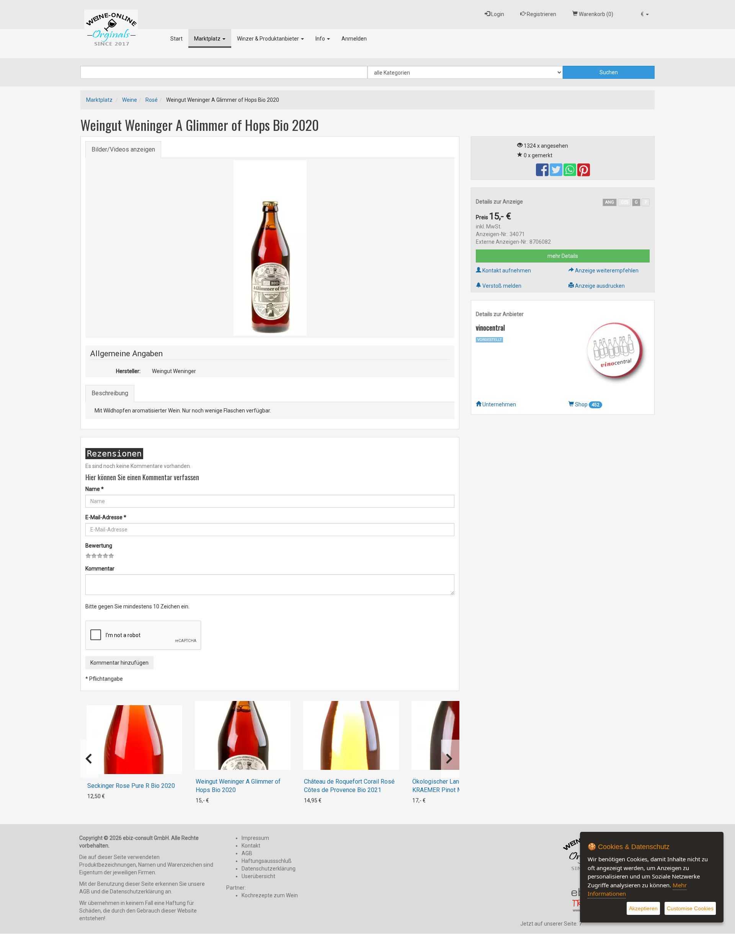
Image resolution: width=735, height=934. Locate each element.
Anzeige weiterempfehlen (606, 270)
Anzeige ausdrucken (599, 286)
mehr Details (562, 256)
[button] (645, 14)
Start (176, 39)
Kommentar (99, 569)
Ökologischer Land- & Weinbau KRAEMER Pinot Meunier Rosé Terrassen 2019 (453, 790)
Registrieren (541, 14)
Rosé (151, 100)
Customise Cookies (690, 908)
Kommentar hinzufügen (119, 663)
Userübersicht (258, 876)
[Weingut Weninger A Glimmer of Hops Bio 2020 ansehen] (243, 735)
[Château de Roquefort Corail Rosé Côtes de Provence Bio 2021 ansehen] (351, 735)
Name (94, 489)
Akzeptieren (643, 908)
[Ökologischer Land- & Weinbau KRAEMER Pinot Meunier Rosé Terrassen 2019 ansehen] (459, 735)
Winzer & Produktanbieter (268, 39)
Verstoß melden (501, 286)
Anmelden (354, 39)
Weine (129, 100)
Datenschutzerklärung (269, 869)
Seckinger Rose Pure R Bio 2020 (131, 785)
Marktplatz (208, 39)
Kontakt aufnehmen (506, 270)
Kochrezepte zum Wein (270, 895)
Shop (586, 404)
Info (320, 39)
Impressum (255, 838)
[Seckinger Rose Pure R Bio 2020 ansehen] (134, 739)
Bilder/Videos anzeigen (123, 149)
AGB (247, 853)
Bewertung (98, 546)
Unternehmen (498, 404)
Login (497, 14)
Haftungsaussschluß (267, 861)
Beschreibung (109, 393)
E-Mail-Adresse (105, 517)
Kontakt (251, 846)
